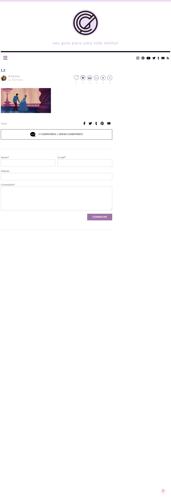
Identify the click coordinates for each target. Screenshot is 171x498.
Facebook (84, 123)
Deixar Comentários (61, 134)
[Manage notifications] (163, 490)
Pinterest (143, 58)
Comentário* (8, 185)
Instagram (137, 58)
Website (5, 171)
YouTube (148, 58)
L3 (3, 70)
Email (109, 123)
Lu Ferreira (15, 79)
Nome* (5, 157)
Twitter (154, 58)
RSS (168, 58)
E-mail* (62, 157)
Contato (163, 58)
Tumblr (158, 58)
